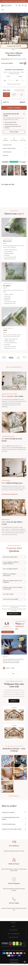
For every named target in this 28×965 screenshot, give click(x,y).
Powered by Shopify (14, 962)
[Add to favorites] (24, 13)
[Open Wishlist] (22, 5)
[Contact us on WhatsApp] (25, 962)
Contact (13, 922)
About (13, 926)
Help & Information (14, 933)
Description (5, 155)
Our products (13, 930)
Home (2, 9)
